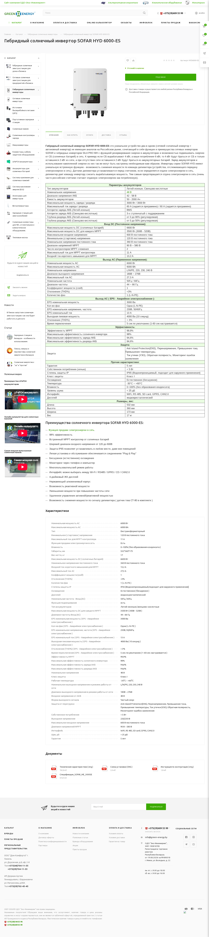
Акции (75, 845)
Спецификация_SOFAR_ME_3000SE (76, 774)
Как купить (72, 135)
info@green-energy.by (156, 837)
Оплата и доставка (120, 828)
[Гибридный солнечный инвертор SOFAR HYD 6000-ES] (90, 93)
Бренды (8, 833)
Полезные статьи (80, 837)
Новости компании (81, 833)
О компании (43, 833)
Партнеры (42, 845)
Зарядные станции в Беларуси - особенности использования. (24, 338)
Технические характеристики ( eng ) (76, 767)
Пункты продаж (13, 839)
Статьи (8, 327)
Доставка (106, 135)
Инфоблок (79, 828)
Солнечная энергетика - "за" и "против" (24, 363)
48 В (129, 192)
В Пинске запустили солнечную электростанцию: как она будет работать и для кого (21, 315)
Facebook (186, 837)
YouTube (194, 844)
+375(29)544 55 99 (14, 922)
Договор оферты (46, 837)
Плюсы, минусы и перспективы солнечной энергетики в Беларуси (24, 352)
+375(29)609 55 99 (14, 925)
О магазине (45, 828)
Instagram (194, 837)
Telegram (186, 844)
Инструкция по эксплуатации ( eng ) (177, 767)
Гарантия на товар (117, 841)
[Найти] (144, 13)
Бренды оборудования (83, 841)
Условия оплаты (116, 833)
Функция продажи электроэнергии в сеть (71, 430)
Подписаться (156, 807)
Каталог (9, 828)
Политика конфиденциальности (52, 841)
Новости (9, 305)
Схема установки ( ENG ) (121, 767)
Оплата (89, 135)
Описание (54, 135)
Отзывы (123, 135)
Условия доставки (117, 837)
